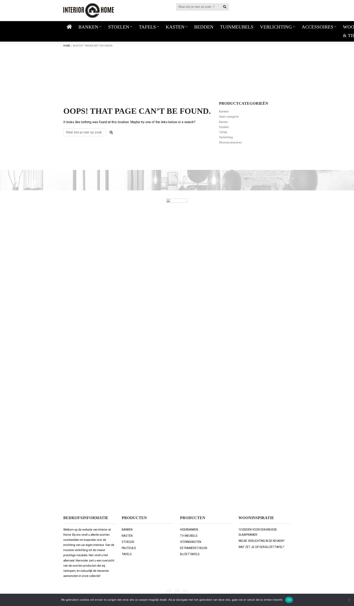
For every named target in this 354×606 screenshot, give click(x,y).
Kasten (175, 27)
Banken (88, 27)
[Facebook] (177, 592)
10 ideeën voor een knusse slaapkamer (257, 532)
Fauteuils (129, 548)
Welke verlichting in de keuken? (261, 540)
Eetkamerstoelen (193, 548)
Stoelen (118, 27)
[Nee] (349, 600)
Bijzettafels (190, 554)
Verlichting (276, 27)
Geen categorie (229, 116)
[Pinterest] (169, 592)
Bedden (203, 27)
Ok (289, 599)
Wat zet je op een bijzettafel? (261, 547)
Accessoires (317, 27)
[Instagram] (185, 592)
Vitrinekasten (190, 541)
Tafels (147, 27)
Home (66, 45)
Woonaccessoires (230, 142)
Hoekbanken (189, 529)
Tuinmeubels (236, 27)
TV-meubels (188, 535)
